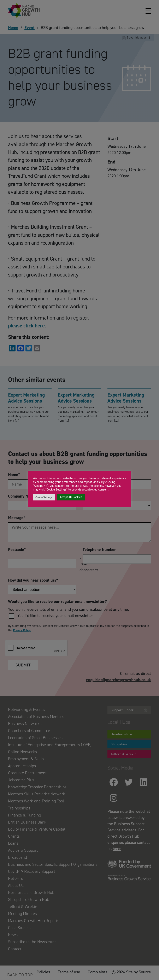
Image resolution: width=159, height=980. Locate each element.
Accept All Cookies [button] (71, 497)
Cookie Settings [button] (43, 497)
